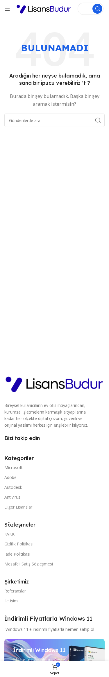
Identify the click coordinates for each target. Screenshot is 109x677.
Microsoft (13, 467)
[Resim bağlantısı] (54, 383)
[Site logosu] (44, 8)
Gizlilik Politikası (18, 544)
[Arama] (97, 9)
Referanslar (15, 591)
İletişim (11, 601)
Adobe (10, 477)
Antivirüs (12, 497)
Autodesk (13, 487)
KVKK (9, 534)
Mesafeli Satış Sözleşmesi (28, 564)
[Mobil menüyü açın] (7, 9)
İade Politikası (17, 554)
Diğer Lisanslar (18, 507)
